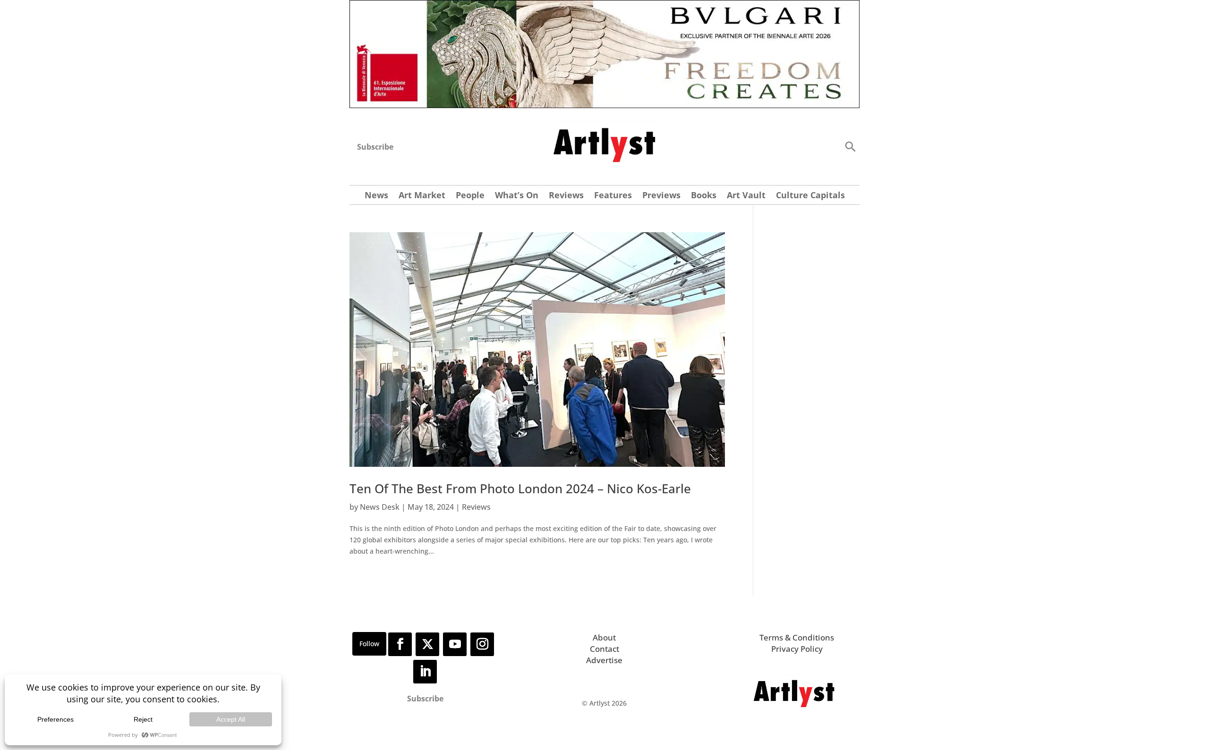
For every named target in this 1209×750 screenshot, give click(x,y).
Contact (604, 648)
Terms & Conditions (796, 637)
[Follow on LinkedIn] (425, 671)
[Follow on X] (427, 644)
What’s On (516, 196)
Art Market (422, 196)
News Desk (380, 507)
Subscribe (375, 147)
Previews (661, 196)
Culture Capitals (810, 196)
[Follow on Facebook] (400, 644)
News (376, 196)
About (604, 637)
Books (703, 196)
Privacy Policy (797, 648)
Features (613, 196)
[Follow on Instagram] (482, 644)
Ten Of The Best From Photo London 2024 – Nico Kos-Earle (520, 488)
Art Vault (746, 196)
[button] (850, 146)
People (470, 196)
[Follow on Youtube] (455, 644)
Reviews (566, 196)
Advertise (604, 660)
